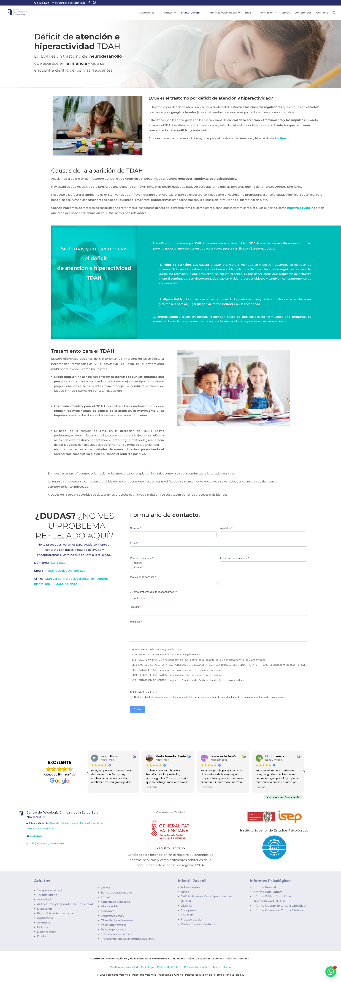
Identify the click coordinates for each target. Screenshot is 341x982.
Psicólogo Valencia (144, 974)
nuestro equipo (298, 208)
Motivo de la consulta (143, 576)
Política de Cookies (169, 967)
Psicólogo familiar (113, 925)
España (138, 562)
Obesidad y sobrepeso (117, 920)
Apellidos (226, 528)
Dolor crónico (46, 931)
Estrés (105, 888)
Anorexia (43, 922)
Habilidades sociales (115, 901)
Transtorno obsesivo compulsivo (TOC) (128, 938)
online (281, 138)
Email (134, 543)
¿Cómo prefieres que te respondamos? (153, 591)
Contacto (322, 12)
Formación (266, 12)
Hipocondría (110, 906)
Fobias (105, 897)
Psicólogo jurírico (113, 929)
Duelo (41, 936)
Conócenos (147, 12)
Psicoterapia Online (170, 974)
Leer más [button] (151, 787)
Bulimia (42, 927)
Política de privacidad (124, 967)
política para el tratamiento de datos (175, 697)
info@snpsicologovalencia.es (64, 570)
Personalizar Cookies (197, 967)
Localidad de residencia (234, 558)
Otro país (139, 567)
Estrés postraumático (116, 892)
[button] (304, 771)
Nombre (135, 528)
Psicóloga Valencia (118, 974)
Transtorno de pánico (116, 934)
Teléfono (135, 606)
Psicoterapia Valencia (198, 974)
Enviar (137, 709)
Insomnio (107, 911)
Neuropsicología (112, 915)
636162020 (43, 2)
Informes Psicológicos (223, 12)
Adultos (168, 12)
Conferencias (303, 12)
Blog (248, 12)
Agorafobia (45, 918)
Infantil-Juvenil (190, 12)
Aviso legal (147, 967)
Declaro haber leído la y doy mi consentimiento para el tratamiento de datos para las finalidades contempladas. (210, 697)
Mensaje (136, 621)
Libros (286, 12)
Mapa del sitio (222, 967)
